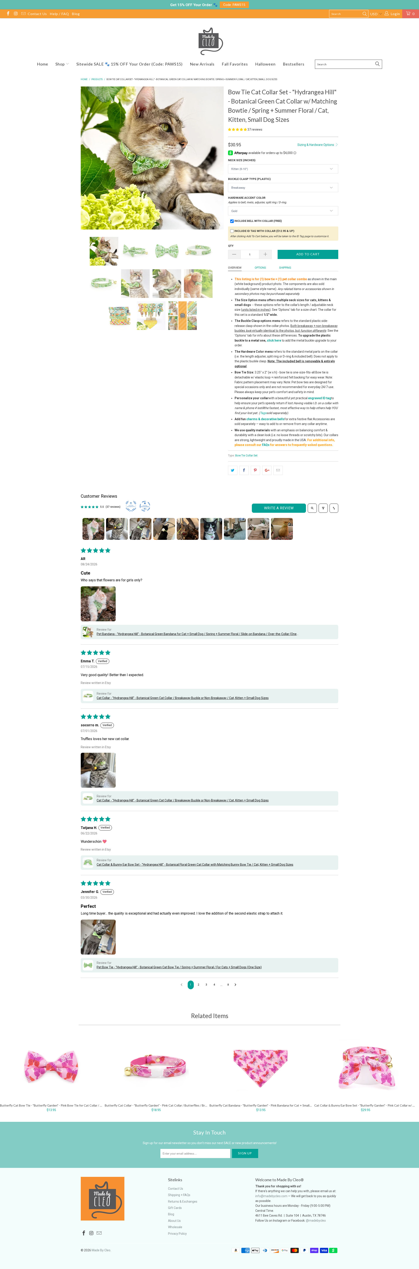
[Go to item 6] (211, 529)
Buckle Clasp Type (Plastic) (249, 179)
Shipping (285, 267)
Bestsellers (293, 64)
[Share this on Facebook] (244, 470)
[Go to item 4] (164, 529)
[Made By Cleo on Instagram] (15, 14)
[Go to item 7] (235, 529)
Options (260, 267)
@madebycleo (316, 1220)
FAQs (266, 445)
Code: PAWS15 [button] (234, 5)
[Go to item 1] (93, 529)
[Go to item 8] (258, 529)
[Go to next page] (236, 985)
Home (42, 64)
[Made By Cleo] (209, 41)
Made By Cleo (101, 1250)
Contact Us (37, 14)
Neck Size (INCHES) (242, 160)
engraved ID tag (319, 398)
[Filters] (323, 508)
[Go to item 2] (117, 529)
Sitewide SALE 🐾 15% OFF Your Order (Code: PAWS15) (129, 64)
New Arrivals (202, 64)
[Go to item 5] (188, 529)
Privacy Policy (177, 1233)
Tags (263, 413)
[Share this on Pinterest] (255, 470)
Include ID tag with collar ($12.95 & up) (264, 231)
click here (274, 340)
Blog (76, 14)
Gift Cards (175, 1208)
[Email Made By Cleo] (23, 14)
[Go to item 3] (140, 529)
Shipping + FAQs (179, 1195)
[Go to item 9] (282, 529)
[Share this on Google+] (266, 470)
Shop (60, 64)
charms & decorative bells (265, 419)
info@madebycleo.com (271, 1196)
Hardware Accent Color (257, 200)
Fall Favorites (235, 64)
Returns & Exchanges (182, 1201)
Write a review (279, 508)
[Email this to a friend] (278, 470)
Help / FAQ (59, 14)
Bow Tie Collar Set (246, 455)
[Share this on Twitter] (232, 470)
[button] (237, 129)
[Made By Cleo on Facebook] (7, 14)
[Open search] (312, 508)
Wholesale (175, 1227)
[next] (216, 158)
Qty (231, 245)
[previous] (88, 158)
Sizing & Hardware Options (316, 145)
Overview (235, 267)
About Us (174, 1220)
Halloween (265, 64)
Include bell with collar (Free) (258, 221)
